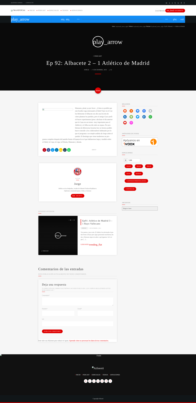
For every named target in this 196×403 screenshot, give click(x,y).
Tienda (65, 10)
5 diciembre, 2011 (95, 228)
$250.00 (138, 173)
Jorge (86, 70)
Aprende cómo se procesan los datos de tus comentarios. (89, 341)
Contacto (29, 2)
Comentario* (46, 295)
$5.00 (128, 173)
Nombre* (44, 309)
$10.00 (129, 166)
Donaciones (77, 10)
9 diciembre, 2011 (100, 70)
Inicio (32, 10)
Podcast (42, 10)
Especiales (54, 10)
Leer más (91, 244)
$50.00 (149, 166)
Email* (80, 309)
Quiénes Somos (16, 2)
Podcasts (148, 26)
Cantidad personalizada (136, 181)
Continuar (130, 189)
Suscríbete (175, 10)
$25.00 (139, 166)
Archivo (77, 196)
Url (43, 319)
